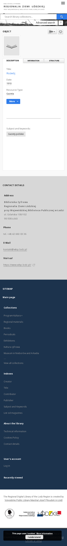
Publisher (8, 400)
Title (6, 387)
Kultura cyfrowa (12, 346)
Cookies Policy (11, 437)
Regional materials (13, 321)
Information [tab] (33, 61)
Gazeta (10, 93)
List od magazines (13, 412)
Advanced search (45, 22)
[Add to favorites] (60, 31)
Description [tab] (12, 61)
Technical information (15, 431)
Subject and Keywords (15, 406)
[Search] (62, 17)
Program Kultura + (13, 315)
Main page (9, 297)
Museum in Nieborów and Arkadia (21, 353)
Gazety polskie (16, 134)
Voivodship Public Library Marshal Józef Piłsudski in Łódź (34, 500)
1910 (8, 83)
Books (7, 328)
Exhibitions (9, 340)
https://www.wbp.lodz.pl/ (17, 264)
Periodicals (9, 334)
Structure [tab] (54, 61)
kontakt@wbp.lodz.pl (15, 249)
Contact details (11, 443)
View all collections (13, 363)
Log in (7, 465)
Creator (8, 381)
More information (44, 533)
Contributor (10, 394)
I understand (34, 537)
